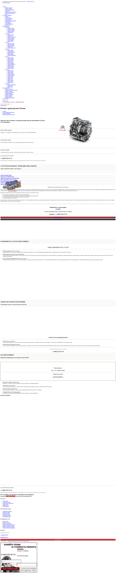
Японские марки (6, 513)
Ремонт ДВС (5, 521)
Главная (4, 111)
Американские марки (7, 511)
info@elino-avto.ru (6, 2)
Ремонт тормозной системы (8, 526)
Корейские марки (6, 512)
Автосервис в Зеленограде (13, 541)
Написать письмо (58, 219)
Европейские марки (7, 515)
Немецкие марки (6, 514)
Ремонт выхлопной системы (9, 524)
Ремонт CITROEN (6, 113)
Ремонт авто (5, 501)
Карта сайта (26, 541)
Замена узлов (5, 504)
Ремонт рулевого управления (9, 527)
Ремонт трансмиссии (7, 523)
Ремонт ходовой (6, 522)
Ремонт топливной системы (8, 525)
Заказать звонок (58, 217)
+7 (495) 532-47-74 (30, 1)
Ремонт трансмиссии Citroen (9, 114)
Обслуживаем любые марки (8, 112)
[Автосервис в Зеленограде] (0, 4)
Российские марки (7, 516)
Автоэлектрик (6, 506)
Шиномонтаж (6, 505)
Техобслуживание (6, 502)
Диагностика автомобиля (8, 503)
